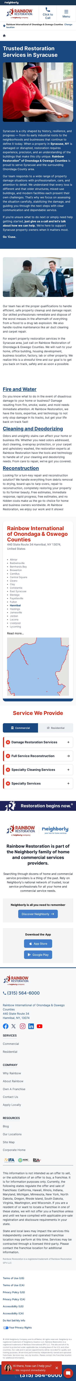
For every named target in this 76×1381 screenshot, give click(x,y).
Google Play (41, 954)
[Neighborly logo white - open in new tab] (11, 2)
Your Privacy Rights (20, 1327)
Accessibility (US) (13, 1306)
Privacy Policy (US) (14, 1292)
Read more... (15, 633)
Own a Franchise (14, 1089)
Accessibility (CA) (13, 1313)
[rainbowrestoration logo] (38, 980)
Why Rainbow (12, 1073)
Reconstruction (21, 468)
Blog (6, 1126)
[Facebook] (5, 1026)
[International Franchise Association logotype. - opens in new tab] (23, 1160)
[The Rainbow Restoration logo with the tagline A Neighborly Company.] (21, 830)
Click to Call (48, 16)
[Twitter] (14, 1026)
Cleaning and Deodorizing (33, 429)
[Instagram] (22, 1026)
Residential (58, 727)
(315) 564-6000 (23, 993)
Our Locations (12, 1134)
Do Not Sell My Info (14, 1320)
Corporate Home (14, 1150)
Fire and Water (19, 389)
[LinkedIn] (31, 1026)
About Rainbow (13, 1081)
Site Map (9, 1142)
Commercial (22, 727)
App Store (40, 943)
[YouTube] (39, 1026)
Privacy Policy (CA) (14, 1299)
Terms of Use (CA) (13, 1285)
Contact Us (10, 1097)
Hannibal (15, 605)
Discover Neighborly (35, 914)
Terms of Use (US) (13, 1278)
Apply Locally (12, 1104)
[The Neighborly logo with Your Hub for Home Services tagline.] (56, 830)
